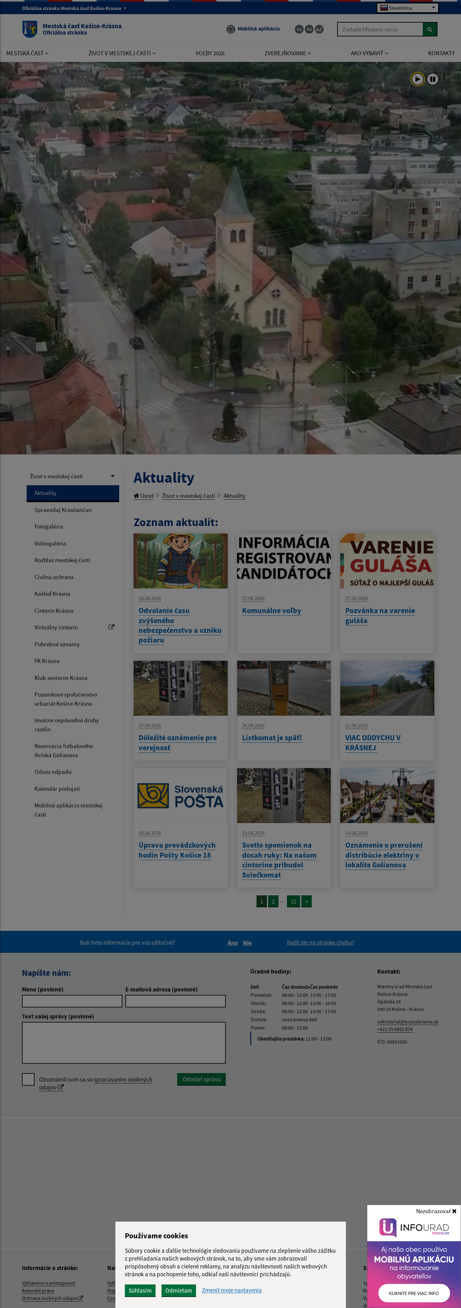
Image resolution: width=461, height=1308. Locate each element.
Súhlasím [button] (140, 1290)
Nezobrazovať (434, 1211)
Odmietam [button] (178, 1290)
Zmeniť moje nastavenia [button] (232, 1290)
